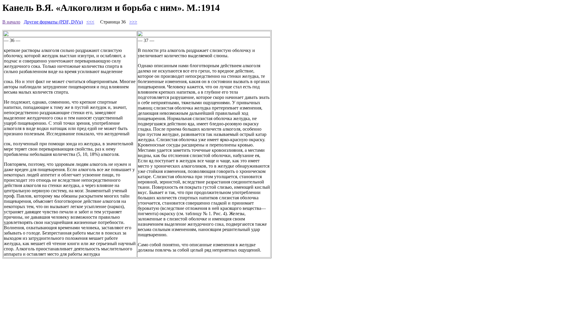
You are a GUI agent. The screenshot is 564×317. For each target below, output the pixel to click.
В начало (11, 21)
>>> (133, 21)
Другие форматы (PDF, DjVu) (53, 21)
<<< (90, 21)
